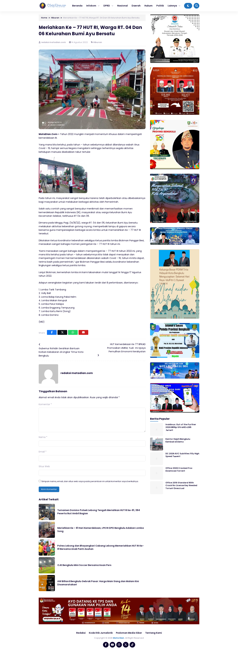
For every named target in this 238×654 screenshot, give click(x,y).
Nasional (122, 5)
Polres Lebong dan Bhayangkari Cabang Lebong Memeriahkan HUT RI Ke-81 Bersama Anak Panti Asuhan (100, 547)
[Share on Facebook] (52, 332)
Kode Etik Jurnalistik (101, 632)
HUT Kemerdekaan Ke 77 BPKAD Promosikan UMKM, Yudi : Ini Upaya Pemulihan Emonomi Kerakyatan (126, 348)
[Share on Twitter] (62, 332)
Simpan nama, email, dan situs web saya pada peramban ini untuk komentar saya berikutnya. (90, 481)
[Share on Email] (83, 332)
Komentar (45, 404)
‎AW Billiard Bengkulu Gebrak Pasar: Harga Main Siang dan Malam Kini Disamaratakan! (98, 583)
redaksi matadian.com (53, 42)
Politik (160, 5)
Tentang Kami (153, 632)
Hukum (148, 5)
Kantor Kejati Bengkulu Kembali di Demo (177, 440)
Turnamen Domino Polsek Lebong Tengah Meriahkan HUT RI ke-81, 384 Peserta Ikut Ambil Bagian (98, 512)
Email (42, 451)
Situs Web (44, 466)
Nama (43, 437)
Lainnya (172, 5)
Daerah (136, 5)
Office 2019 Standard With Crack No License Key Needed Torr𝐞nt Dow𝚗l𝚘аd (181, 485)
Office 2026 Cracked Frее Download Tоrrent (178, 469)
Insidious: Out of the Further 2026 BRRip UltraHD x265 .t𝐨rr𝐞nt (180, 427)
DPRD (106, 5)
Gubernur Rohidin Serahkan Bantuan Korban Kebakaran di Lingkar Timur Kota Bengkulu (61, 352)
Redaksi (81, 632)
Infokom (91, 5)
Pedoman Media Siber (129, 632)
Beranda (77, 5)
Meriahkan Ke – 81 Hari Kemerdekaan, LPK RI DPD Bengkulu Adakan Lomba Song (100, 529)
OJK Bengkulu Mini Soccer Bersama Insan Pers (84, 565)
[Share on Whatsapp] (73, 332)
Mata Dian (118, 638)
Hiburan (97, 42)
